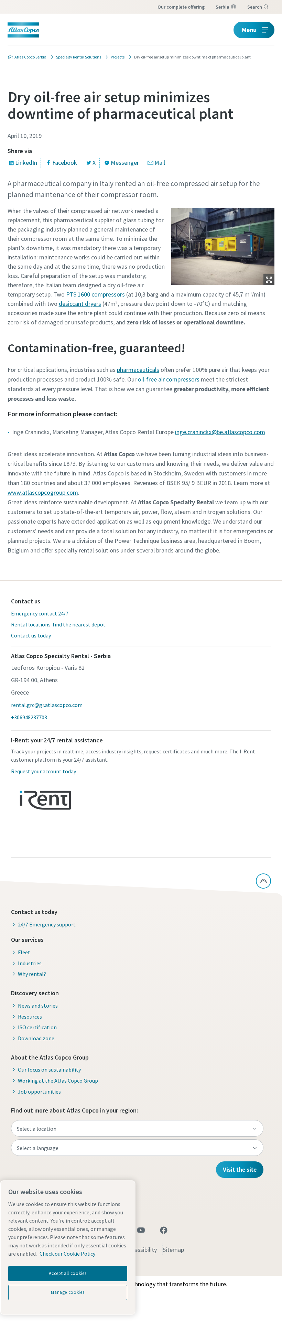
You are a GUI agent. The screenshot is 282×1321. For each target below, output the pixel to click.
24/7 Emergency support (47, 924)
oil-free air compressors (168, 379)
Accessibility (141, 1250)
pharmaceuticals (138, 370)
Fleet (24, 952)
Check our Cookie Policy (67, 1253)
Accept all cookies (67, 1273)
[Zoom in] (222, 244)
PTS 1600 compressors (95, 294)
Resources (30, 1016)
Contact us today (31, 635)
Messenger (125, 163)
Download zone (36, 1038)
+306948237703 (29, 717)
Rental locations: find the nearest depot (58, 624)
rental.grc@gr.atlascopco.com (47, 704)
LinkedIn (26, 163)
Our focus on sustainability (49, 1069)
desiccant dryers (80, 304)
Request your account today (43, 771)
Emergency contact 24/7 (39, 613)
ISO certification (37, 1027)
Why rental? (32, 973)
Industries (30, 963)
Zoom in (268, 279)
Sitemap (173, 1250)
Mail (159, 163)
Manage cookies (67, 1292)
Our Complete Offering (181, 7)
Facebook (64, 163)
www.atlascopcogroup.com (43, 492)
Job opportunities (39, 1091)
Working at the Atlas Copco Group (58, 1080)
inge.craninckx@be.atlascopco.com (220, 432)
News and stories (38, 1005)
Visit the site (240, 1169)
